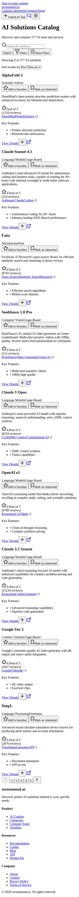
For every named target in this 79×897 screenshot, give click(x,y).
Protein (20, 116)
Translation (9, 747)
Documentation (19, 843)
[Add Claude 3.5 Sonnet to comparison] (22, 620)
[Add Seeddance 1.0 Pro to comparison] (22, 383)
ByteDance (9, 357)
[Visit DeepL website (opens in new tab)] (28, 774)
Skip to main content (15, 3)
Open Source (10, 277)
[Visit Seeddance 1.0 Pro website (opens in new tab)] (28, 384)
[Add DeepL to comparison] (22, 773)
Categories (18, 10)
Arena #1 (45, 357)
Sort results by (11, 67)
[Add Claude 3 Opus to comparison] (22, 463)
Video (15, 670)
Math (24, 514)
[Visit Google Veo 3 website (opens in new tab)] (28, 697)
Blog (13, 850)
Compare (31, 10)
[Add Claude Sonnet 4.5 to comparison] (22, 226)
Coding (28, 200)
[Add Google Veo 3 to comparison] (22, 696)
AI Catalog (17, 816)
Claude (19, 200)
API (31, 747)
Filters (23, 53)
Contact (15, 877)
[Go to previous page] (6, 780)
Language (22, 747)
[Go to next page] (37, 780)
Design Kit (17, 858)
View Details (10, 143)
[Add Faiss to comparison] (22, 302)
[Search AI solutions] (29, 17)
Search (7, 53)
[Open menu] (36, 16)
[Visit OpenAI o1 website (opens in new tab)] (28, 541)
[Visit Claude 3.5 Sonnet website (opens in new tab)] (28, 621)
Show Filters (42, 53)
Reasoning (8, 514)
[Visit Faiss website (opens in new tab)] (28, 303)
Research (46, 277)
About (41, 10)
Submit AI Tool (16, 17)
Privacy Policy (19, 881)
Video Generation (27, 357)
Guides (14, 847)
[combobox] (25, 46)
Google (6, 670)
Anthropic (8, 200)
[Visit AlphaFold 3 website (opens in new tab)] (28, 143)
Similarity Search (29, 277)
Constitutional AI (38, 437)
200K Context (18, 437)
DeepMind (8, 116)
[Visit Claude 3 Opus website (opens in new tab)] (28, 464)
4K (21, 670)
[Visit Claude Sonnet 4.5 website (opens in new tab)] (28, 227)
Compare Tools (19, 824)
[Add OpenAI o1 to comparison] (22, 540)
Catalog (7, 10)
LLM (5, 437)
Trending (15, 827)
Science (29, 116)
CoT (18, 514)
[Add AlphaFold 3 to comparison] (22, 142)
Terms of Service (20, 885)
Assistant (30, 594)
